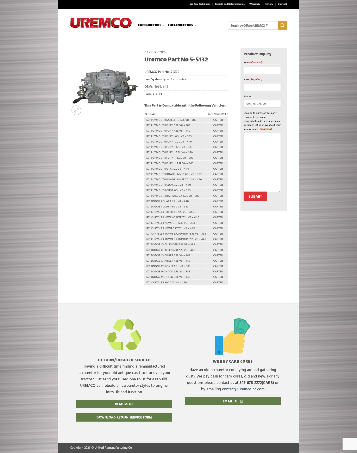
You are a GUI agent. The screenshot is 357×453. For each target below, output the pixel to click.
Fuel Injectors (180, 25)
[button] (76, 110)
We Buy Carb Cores (200, 4)
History (269, 4)
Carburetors (149, 25)
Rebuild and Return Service (230, 4)
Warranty (254, 4)
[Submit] (282, 25)
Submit (255, 196)
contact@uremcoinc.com (243, 389)
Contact (282, 4)
